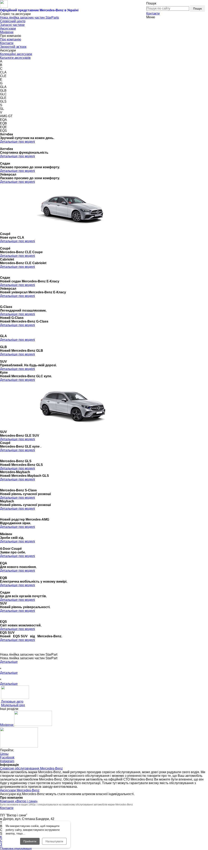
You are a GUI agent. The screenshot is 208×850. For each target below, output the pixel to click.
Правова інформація (16, 848)
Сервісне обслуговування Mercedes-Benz (31, 768)
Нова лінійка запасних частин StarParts (29, 17)
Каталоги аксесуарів (15, 57)
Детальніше (9, 661)
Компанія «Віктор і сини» (19, 801)
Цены (4, 754)
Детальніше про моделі (17, 141)
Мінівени (6, 32)
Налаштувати (54, 841)
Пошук (197, 8)
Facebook (7, 757)
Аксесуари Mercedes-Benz (19, 790)
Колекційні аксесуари (16, 54)
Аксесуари (8, 28)
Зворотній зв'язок (13, 46)
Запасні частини (12, 25)
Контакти (153, 13)
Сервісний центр (12, 21)
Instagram (7, 761)
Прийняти (29, 841)
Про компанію (10, 39)
